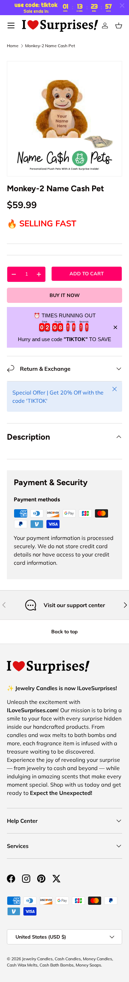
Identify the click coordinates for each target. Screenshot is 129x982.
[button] (119, 25)
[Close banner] (115, 327)
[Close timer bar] (122, 5)
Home (13, 46)
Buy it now (65, 295)
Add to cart (86, 273)
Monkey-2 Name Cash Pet (50, 46)
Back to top (64, 631)
